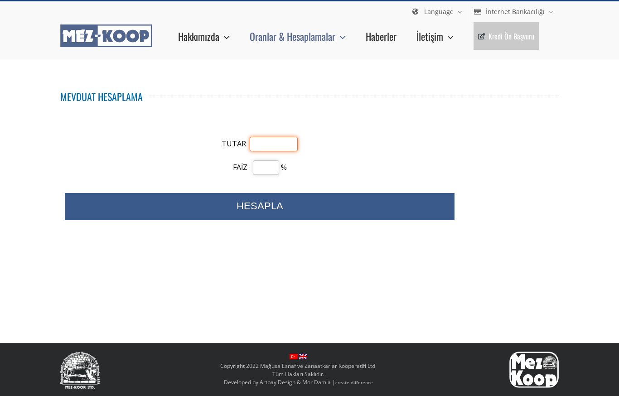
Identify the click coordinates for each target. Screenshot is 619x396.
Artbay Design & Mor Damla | (316, 382)
